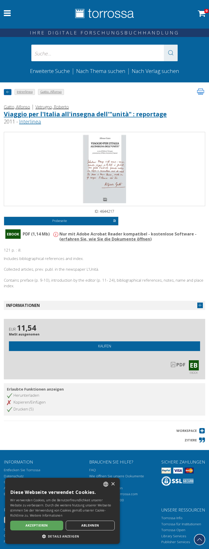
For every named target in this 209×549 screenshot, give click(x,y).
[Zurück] (7, 92)
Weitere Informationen (46, 515)
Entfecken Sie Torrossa (22, 470)
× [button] (113, 484)
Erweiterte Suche (50, 70)
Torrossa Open (173, 530)
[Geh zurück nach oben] (199, 539)
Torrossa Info (171, 518)
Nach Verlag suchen (155, 70)
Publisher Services (175, 542)
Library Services (173, 536)
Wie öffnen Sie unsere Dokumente (116, 476)
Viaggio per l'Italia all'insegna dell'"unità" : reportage (85, 114)
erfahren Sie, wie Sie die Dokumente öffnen (105, 239)
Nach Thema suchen (100, 70)
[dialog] (62, 511)
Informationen (23, 305)
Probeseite (59, 221)
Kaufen (104, 346)
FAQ (92, 470)
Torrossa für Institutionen (181, 524)
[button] (171, 53)
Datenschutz (14, 476)
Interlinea (30, 121)
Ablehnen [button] (90, 525)
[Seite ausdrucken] (200, 92)
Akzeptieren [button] (36, 525)
